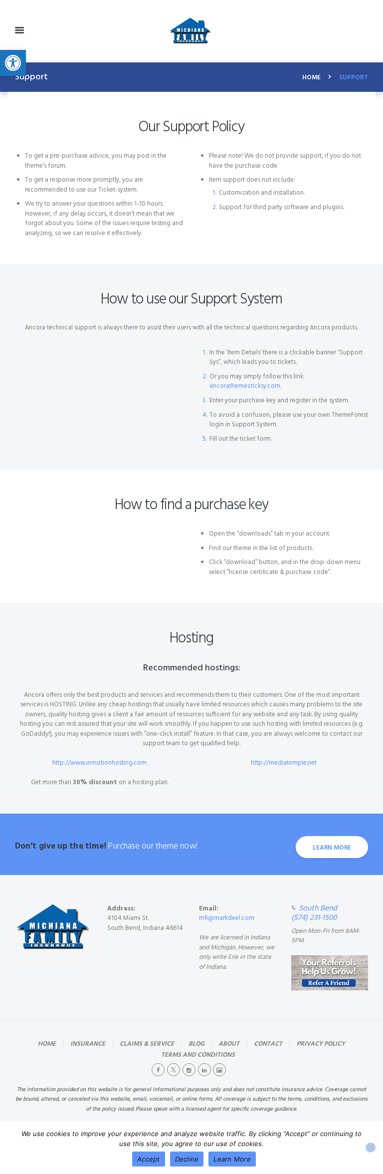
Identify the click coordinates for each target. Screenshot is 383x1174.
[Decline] (371, 1148)
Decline (187, 1159)
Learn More (232, 1159)
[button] (13, 63)
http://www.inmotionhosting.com (99, 763)
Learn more (332, 848)
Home (311, 78)
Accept (148, 1159)
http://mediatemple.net (284, 763)
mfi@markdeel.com (226, 918)
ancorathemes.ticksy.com (244, 386)
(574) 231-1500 (314, 918)
